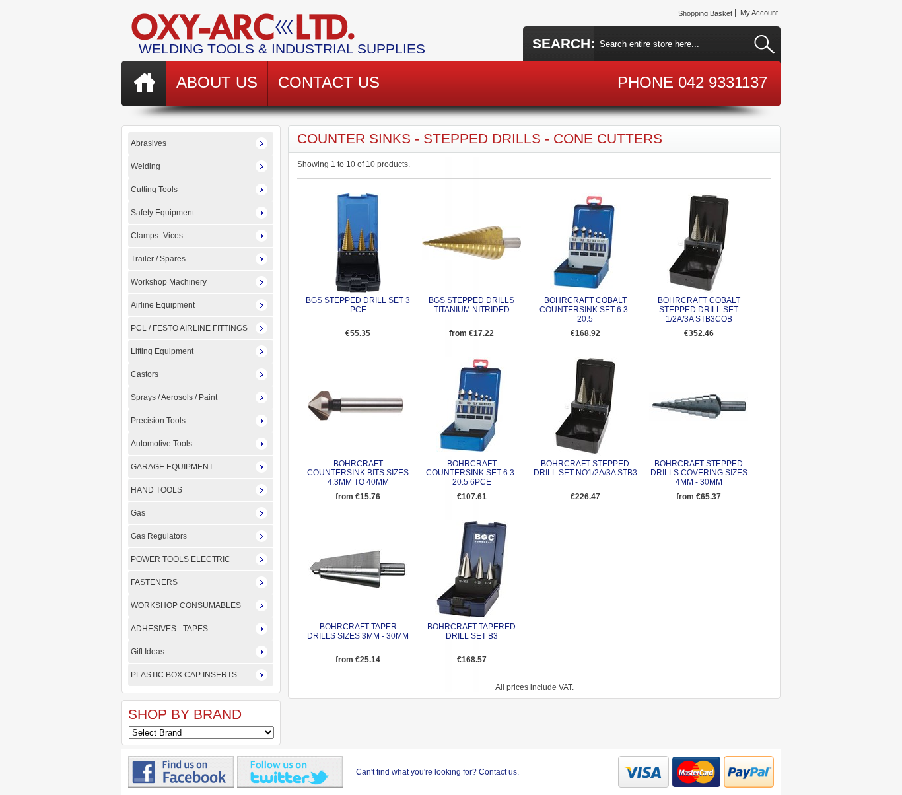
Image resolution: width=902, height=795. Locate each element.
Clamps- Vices (157, 235)
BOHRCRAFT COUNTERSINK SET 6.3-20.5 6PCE (471, 473)
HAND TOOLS (156, 490)
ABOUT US (217, 82)
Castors (144, 374)
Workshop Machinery (169, 282)
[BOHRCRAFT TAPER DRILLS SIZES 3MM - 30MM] (357, 587)
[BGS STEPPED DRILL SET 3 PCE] (358, 289)
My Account (759, 13)
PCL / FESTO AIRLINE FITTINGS (189, 328)
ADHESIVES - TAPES (169, 628)
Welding (145, 166)
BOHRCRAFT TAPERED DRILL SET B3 (471, 631)
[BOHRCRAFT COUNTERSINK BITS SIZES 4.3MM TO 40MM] (357, 418)
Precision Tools (158, 420)
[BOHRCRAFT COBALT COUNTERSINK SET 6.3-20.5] (585, 289)
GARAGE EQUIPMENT (172, 466)
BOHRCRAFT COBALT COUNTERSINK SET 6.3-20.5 (585, 310)
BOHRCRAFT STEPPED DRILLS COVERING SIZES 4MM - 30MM (698, 473)
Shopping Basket (705, 13)
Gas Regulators (159, 536)
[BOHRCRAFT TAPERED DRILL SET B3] (471, 616)
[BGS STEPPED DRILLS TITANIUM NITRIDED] (471, 257)
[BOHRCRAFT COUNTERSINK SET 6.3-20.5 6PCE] (471, 453)
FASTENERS (154, 582)
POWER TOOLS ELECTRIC (180, 559)
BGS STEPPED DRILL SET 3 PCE (358, 305)
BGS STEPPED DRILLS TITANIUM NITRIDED (471, 305)
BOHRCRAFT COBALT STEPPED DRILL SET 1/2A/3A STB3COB (699, 310)
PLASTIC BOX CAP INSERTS (184, 674)
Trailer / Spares (158, 258)
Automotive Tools (161, 443)
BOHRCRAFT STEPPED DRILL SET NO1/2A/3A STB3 (585, 468)
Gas (138, 513)
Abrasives (148, 143)
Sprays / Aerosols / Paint (174, 397)
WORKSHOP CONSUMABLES (186, 605)
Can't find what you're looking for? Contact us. (437, 772)
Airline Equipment (163, 305)
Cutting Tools (154, 189)
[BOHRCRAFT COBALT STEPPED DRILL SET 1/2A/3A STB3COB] (699, 289)
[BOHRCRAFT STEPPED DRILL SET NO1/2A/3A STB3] (585, 453)
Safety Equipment (162, 212)
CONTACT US (329, 82)
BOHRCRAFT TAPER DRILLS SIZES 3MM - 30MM (358, 631)
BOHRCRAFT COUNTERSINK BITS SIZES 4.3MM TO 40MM (358, 473)
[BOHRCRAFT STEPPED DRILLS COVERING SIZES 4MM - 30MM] (698, 418)
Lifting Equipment (162, 351)
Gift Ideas (147, 651)
